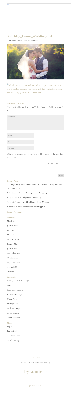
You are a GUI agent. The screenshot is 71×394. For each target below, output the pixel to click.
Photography (12, 303)
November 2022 (13, 253)
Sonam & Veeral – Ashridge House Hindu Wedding (28, 202)
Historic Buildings (14, 294)
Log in (9, 326)
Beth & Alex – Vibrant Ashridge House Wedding (27, 193)
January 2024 (12, 248)
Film (9, 285)
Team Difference (14, 317)
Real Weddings (13, 308)
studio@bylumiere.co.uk (15, 40)
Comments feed (13, 336)
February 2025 (13, 239)
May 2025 (11, 235)
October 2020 (12, 271)
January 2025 (12, 244)
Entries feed (12, 331)
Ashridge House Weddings (18, 280)
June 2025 (11, 230)
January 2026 (12, 225)
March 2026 (11, 221)
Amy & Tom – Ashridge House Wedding (24, 197)
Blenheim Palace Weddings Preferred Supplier (26, 206)
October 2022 (12, 258)
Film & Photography (15, 290)
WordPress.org (13, 340)
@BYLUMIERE (35, 386)
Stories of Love (13, 313)
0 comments (34, 40)
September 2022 (13, 262)
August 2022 (12, 267)
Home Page (12, 299)
